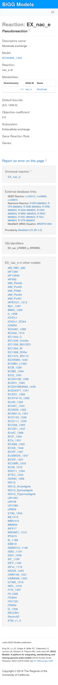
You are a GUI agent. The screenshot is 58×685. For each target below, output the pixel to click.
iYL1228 (13, 593)
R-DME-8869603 (32, 206)
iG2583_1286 (16, 478)
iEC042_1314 (16, 333)
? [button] (29, 30)
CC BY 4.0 (35, 230)
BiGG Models (18, 4)
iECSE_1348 (16, 448)
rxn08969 (41, 196)
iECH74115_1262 (19, 398)
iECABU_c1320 (17, 363)
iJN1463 (13, 498)
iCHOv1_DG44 (17, 321)
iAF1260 (13, 271)
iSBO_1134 (15, 551)
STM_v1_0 (14, 620)
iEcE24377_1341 (18, 390)
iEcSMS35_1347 (18, 455)
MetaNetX (23, 230)
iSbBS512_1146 (18, 547)
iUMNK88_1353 (17, 578)
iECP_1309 (15, 436)
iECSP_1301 (16, 459)
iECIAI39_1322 (17, 409)
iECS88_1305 (16, 444)
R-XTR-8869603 (26, 220)
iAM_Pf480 (14, 290)
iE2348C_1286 (17, 329)
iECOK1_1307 (16, 428)
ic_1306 (12, 313)
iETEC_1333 (15, 474)
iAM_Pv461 (15, 298)
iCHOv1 (12, 317)
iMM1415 (13, 521)
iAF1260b (14, 275)
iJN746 (12, 501)
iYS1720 (13, 601)
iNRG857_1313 (17, 532)
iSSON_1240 (16, 570)
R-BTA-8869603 (38, 203)
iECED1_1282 (16, 394)
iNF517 (12, 528)
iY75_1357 (14, 589)
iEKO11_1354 (16, 471)
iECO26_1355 (16, 425)
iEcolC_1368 (15, 432)
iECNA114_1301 (18, 413)
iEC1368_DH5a (17, 352)
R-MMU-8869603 (27, 213)
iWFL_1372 (15, 586)
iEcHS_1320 (15, 402)
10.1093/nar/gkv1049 (43, 660)
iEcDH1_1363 (16, 383)
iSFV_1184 (14, 563)
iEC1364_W (15, 348)
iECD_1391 (15, 375)
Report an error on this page (23, 160)
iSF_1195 (14, 559)
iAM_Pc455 (15, 287)
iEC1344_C (15, 336)
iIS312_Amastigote (19, 486)
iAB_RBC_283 (16, 268)
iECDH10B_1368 (18, 379)
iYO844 (12, 597)
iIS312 (11, 482)
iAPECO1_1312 (17, 302)
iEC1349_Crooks (18, 340)
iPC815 (12, 536)
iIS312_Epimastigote (20, 490)
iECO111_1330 (17, 421)
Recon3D (13, 616)
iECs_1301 (14, 440)
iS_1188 (13, 540)
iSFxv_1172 (15, 567)
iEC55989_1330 (12, 58)
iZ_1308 (13, 609)
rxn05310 (30, 196)
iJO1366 (13, 505)
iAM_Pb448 (15, 283)
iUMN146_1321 (17, 574)
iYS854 (12, 605)
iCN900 (12, 325)
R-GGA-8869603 (26, 210)
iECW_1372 (15, 467)
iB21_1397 (14, 306)
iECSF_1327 (15, 451)
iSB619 (12, 544)
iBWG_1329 (15, 310)
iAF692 (12, 279)
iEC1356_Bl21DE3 (19, 344)
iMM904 (12, 524)
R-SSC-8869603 (26, 217)
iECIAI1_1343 (16, 406)
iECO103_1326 (17, 417)
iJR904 (12, 509)
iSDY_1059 (15, 555)
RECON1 (13, 613)
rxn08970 (12, 199)
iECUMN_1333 (17, 463)
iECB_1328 (15, 367)
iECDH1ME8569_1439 (22, 386)
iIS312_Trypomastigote (22, 494)
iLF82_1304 (15, 513)
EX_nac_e (14, 177)
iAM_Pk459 (15, 294)
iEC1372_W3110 (18, 356)
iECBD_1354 (16, 371)
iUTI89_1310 (16, 582)
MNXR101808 (44, 223)
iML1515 (13, 517)
